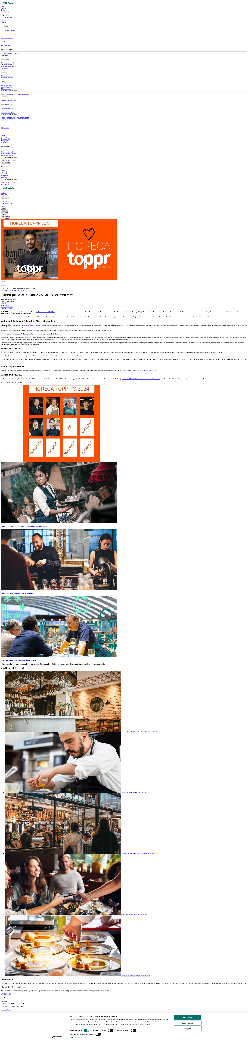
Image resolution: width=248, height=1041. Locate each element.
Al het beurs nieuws (7, 38)
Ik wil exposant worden (8, 63)
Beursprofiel (4, 175)
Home (3, 20)
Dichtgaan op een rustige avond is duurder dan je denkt (138, 853)
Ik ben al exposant (6, 76)
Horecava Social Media (8, 113)
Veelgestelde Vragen (7, 85)
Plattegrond (4, 68)
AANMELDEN (6, 994)
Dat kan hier (29, 382)
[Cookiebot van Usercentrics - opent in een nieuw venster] (56, 1037)
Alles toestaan (187, 1017)
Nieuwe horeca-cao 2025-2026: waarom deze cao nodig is (139, 731)
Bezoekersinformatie (7, 152)
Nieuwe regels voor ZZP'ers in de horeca (133, 792)
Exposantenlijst (5, 139)
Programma (4, 142)
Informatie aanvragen (7, 66)
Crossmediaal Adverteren (8, 100)
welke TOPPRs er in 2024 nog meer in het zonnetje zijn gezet (141, 379)
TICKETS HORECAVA (8, 160)
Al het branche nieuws (8, 30)
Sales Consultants (6, 87)
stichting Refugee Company (31, 325)
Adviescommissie (6, 172)
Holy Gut (242, 359)
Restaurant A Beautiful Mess (45, 312)
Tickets (3, 150)
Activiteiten (4, 137)
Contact (3, 170)
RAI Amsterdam (6, 89)
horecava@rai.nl (6, 1010)
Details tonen (74, 1037)
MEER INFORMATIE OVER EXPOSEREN (15, 94)
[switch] (110, 1030)
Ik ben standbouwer (7, 77)
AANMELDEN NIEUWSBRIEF (11, 53)
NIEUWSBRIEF (6, 184)
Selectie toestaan (187, 1023)
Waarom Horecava (6, 174)
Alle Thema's (5, 128)
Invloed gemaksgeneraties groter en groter (133, 914)
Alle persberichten (6, 45)
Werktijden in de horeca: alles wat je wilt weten (135, 976)
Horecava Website (6, 104)
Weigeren (187, 1028)
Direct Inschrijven (6, 65)
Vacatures (4, 177)
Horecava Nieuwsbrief (8, 108)
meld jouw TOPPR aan (149, 370)
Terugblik (4, 135)
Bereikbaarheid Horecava (8, 154)
